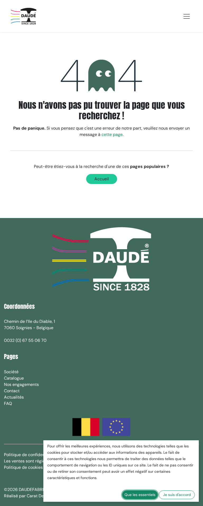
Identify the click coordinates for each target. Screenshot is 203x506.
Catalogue (14, 378)
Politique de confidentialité (30, 454)
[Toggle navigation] (187, 16)
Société (11, 372)
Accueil (101, 179)
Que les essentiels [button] (139, 494)
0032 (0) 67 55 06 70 (25, 340)
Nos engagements (21, 384)
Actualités (14, 397)
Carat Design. (40, 496)
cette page (112, 134)
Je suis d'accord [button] (177, 494)
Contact (12, 391)
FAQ (8, 403)
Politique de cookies (23, 467)
